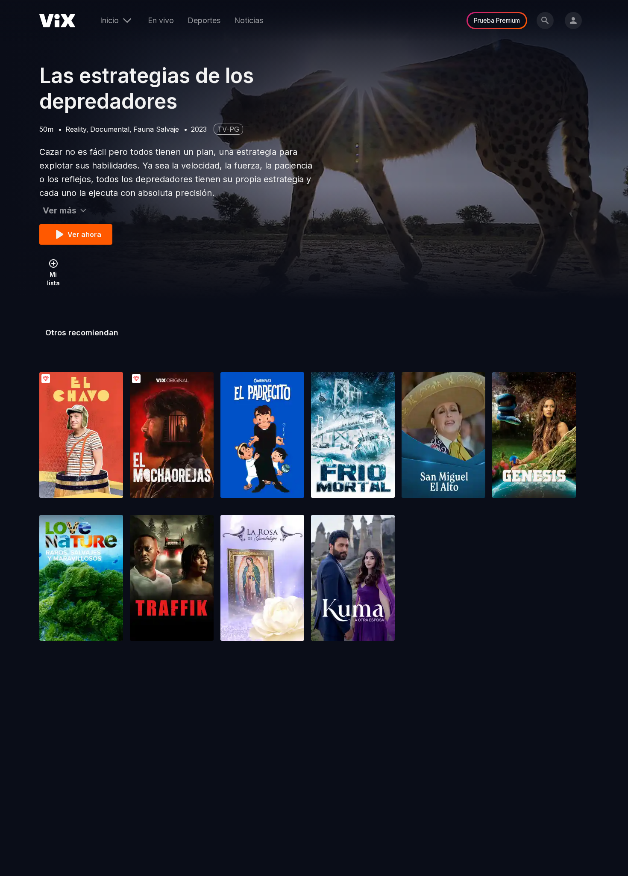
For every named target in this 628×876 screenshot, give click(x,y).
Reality (75, 129)
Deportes (204, 20)
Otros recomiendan (81, 332)
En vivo (161, 20)
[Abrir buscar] (545, 20)
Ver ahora (84, 234)
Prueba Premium (497, 20)
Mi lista (53, 279)
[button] (81, 435)
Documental (109, 129)
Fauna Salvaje (156, 129)
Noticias (248, 20)
